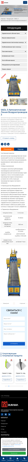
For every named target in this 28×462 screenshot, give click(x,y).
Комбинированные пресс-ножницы (11, 47)
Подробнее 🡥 (7, 379)
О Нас (17, 459)
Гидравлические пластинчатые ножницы (13, 42)
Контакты (24, 459)
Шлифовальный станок (8, 56)
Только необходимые (14, 449)
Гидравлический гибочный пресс (11, 33)
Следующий (22, 303)
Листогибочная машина (8, 60)
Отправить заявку (8, 138)
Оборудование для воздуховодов (11, 64)
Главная (3, 18)
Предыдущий (6, 303)
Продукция (10, 18)
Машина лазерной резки (8, 38)
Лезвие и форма (6, 69)
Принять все (14, 453)
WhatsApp (6, 395)
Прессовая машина (7, 51)
